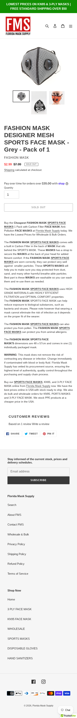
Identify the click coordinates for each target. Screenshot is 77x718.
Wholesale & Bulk (18, 534)
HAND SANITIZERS (20, 658)
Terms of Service (17, 573)
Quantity (8, 187)
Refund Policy (15, 563)
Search (11, 504)
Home (11, 599)
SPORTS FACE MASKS (44, 242)
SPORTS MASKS (18, 638)
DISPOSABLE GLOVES (22, 648)
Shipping (9, 169)
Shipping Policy (16, 554)
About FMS (14, 514)
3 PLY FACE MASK (19, 609)
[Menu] (71, 26)
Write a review (40, 424)
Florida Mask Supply (48, 230)
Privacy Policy (16, 544)
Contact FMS (15, 524)
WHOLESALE (16, 628)
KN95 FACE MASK (19, 619)
